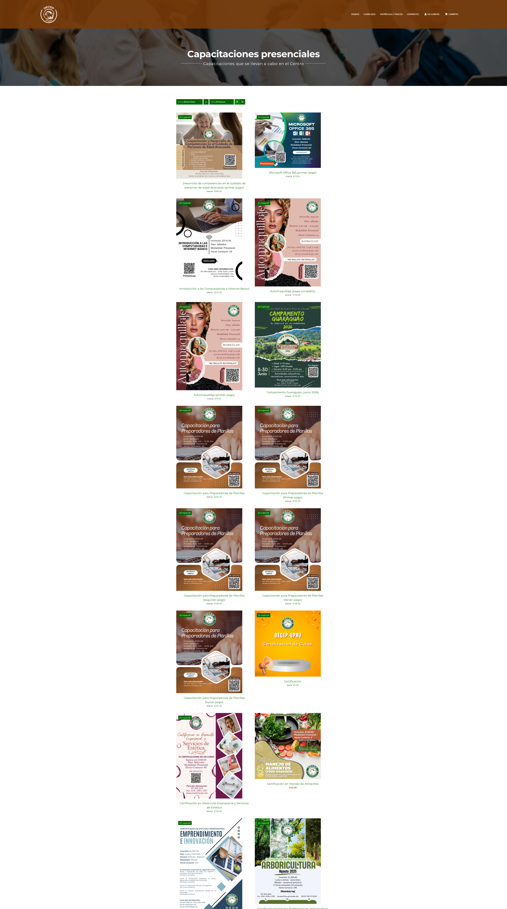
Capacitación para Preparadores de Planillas (214, 493)
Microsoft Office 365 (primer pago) (292, 172)
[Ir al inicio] (49, 14)
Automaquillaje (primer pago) (214, 395)
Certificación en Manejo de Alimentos (293, 783)
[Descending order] (206, 102)
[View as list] (242, 101)
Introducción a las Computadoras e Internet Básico (214, 288)
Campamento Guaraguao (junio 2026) (293, 392)
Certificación (293, 681)
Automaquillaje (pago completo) (292, 291)
